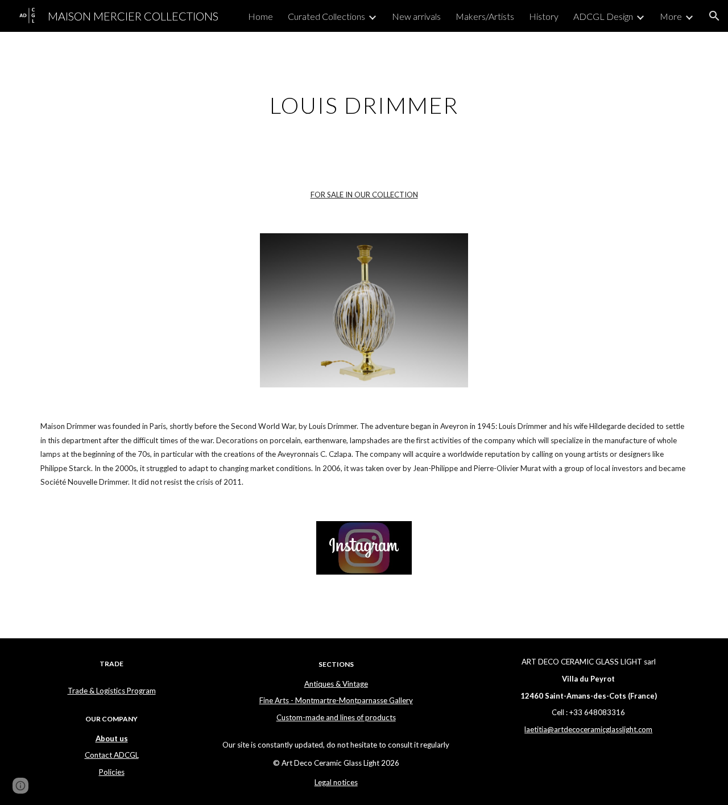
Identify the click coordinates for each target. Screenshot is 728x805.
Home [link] (260, 16)
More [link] (671, 16)
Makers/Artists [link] (485, 16)
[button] (714, 16)
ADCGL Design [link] (603, 16)
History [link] (544, 16)
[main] (364, 100)
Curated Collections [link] (326, 16)
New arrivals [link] (416, 16)
